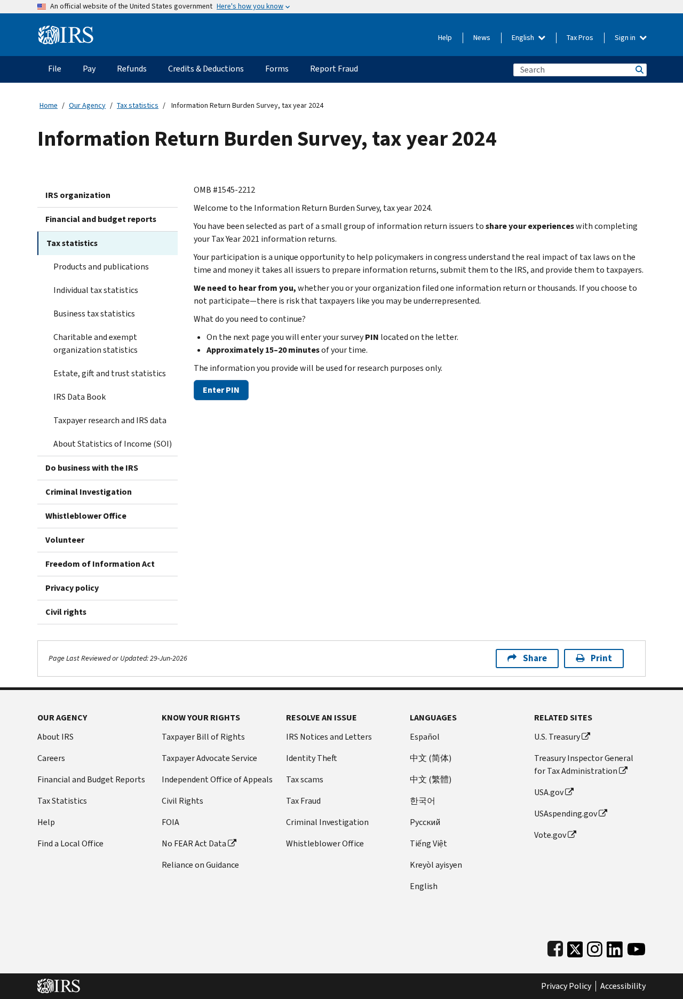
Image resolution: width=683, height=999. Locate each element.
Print (601, 658)
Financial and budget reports (100, 219)
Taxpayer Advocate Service (209, 758)
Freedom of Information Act (100, 563)
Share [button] (535, 658)
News (481, 38)
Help (445, 38)
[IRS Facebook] (555, 947)
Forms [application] (277, 68)
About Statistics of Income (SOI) (112, 443)
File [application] (54, 68)
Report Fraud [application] (334, 68)
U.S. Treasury (557, 736)
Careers (51, 758)
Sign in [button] (626, 38)
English (524, 38)
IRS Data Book (79, 396)
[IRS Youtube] (636, 947)
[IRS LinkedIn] (615, 947)
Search (639, 69)
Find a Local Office (70, 843)
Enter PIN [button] (221, 389)
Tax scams (304, 779)
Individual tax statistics (95, 290)
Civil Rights (182, 800)
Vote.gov (550, 835)
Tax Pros (580, 38)
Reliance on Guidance (200, 864)
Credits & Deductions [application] (206, 68)
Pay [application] (89, 68)
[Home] (65, 31)
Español (425, 736)
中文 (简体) (430, 758)
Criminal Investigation (88, 491)
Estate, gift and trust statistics (109, 373)
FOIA (170, 822)
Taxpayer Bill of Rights (203, 736)
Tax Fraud (303, 800)
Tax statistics (137, 105)
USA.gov (548, 792)
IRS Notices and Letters (329, 736)
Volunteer (64, 539)
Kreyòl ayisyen (436, 864)
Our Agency (87, 105)
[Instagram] (594, 947)
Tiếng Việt (428, 843)
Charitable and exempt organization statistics (95, 343)
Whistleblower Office (85, 515)
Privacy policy (72, 587)
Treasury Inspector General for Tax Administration (583, 764)
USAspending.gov (565, 813)
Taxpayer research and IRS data (109, 420)
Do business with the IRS (91, 467)
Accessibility (623, 986)
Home (48, 105)
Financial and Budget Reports (91, 779)
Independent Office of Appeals (217, 779)
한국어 (422, 800)
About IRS (55, 736)
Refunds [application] (132, 68)
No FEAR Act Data (194, 843)
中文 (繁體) (430, 779)
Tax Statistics (62, 800)
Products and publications (101, 266)
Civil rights (65, 611)
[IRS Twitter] (575, 947)
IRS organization (77, 195)
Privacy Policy (566, 986)
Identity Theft (311, 758)
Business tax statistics (94, 313)
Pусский (425, 822)
